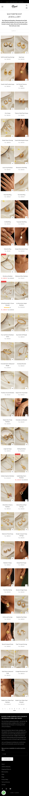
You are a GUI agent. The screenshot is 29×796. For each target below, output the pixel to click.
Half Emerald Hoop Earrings (7, 57)
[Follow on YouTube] (10, 789)
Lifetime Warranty (6, 766)
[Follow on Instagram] (6, 789)
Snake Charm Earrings (7, 140)
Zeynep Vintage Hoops (21, 590)
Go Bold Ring (7, 222)
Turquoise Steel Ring (21, 222)
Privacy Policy (5, 779)
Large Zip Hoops (8, 449)
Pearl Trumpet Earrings (21, 644)
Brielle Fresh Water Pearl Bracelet (21, 701)
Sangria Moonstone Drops (21, 249)
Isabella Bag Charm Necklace (21, 476)
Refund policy (5, 772)
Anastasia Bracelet (21, 363)
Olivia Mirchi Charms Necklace (8, 505)
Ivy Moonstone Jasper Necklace (21, 304)
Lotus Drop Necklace (8, 167)
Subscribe (7, 759)
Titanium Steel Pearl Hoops (21, 113)
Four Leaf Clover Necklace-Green (7, 335)
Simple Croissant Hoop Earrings (21, 534)
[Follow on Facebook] (2, 789)
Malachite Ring (7, 249)
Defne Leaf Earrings (7, 617)
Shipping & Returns (6, 769)
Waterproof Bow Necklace (21, 276)
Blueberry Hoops (7, 563)
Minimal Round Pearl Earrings (21, 505)
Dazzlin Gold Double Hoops (7, 84)
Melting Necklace (21, 449)
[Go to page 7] (26, 709)
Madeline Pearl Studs (21, 617)
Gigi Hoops (21, 57)
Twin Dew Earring (7, 590)
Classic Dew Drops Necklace (7, 420)
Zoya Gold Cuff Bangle (21, 335)
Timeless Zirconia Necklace (7, 392)
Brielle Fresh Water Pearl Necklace (8, 701)
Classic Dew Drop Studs (21, 392)
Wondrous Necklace (7, 276)
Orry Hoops (7, 113)
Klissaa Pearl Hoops (21, 563)
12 (24, 708)
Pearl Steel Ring (7, 194)
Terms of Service (6, 782)
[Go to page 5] (3, 709)
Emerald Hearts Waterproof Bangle (7, 364)
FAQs (3, 774)
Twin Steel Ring (21, 194)
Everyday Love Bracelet (21, 420)
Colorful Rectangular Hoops (21, 140)
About (3, 764)
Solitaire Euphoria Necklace (7, 476)
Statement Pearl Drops (7, 534)
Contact (3, 784)
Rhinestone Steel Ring (21, 167)
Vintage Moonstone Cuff (21, 671)
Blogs (3, 777)
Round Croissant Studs (7, 644)
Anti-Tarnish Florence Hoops (21, 85)
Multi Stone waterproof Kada (7, 672)
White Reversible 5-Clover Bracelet (7, 304)
